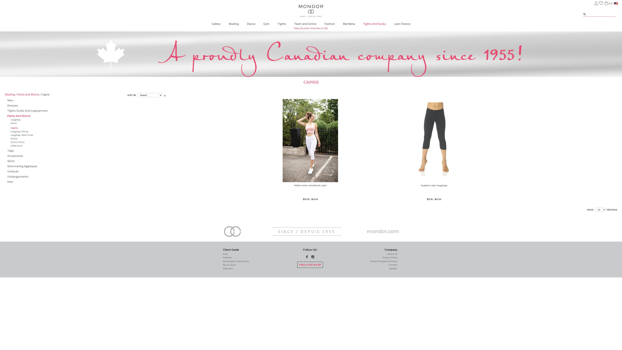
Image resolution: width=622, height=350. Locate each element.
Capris (14, 128)
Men (10, 181)
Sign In (596, 2)
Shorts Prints (18, 142)
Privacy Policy (389, 257)
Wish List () (601, 2)
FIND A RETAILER (310, 264)
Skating (10, 94)
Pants (14, 123)
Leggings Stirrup (20, 131)
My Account (229, 264)
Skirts (11, 161)
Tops (10, 150)
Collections (17, 145)
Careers (393, 268)
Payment (228, 268)
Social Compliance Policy (383, 261)
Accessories (15, 156)
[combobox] (599, 14)
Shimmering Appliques (22, 166)
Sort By (131, 95)
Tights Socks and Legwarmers (27, 110)
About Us (392, 254)
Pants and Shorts (28, 94)
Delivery (227, 257)
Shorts (14, 138)
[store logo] (311, 11)
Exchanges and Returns (236, 261)
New (10, 100)
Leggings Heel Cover (22, 135)
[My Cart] (606, 3)
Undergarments (17, 176)
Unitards (13, 171)
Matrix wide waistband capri (310, 185)
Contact (393, 264)
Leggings (16, 119)
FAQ (225, 254)
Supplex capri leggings (434, 185)
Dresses (12, 105)
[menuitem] (216, 23)
